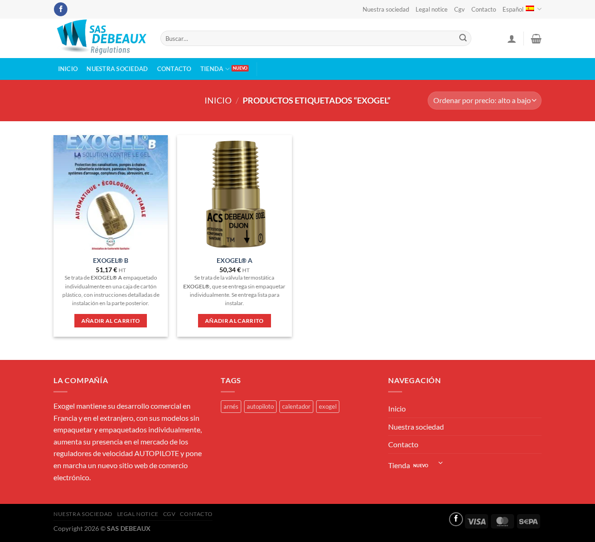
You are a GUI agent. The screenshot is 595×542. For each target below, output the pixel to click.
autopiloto (260, 406)
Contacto (483, 9)
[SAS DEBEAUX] (99, 38)
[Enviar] (463, 38)
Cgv (459, 9)
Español (512, 9)
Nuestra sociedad (386, 9)
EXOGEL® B (110, 260)
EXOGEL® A (234, 260)
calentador (296, 406)
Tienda (212, 68)
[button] (511, 38)
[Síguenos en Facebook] (60, 9)
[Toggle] (441, 463)
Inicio (68, 68)
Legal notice (432, 9)
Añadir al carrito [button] (110, 321)
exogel (328, 406)
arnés (231, 406)
